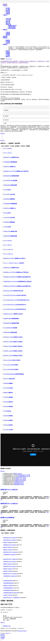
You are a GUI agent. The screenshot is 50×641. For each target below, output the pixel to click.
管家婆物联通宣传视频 (8, 590)
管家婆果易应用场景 (8, 580)
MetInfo (7, 633)
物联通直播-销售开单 (19, 481)
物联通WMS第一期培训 (20, 477)
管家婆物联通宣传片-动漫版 (23, 475)
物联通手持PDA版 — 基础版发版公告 (12, 597)
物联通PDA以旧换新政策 (7, 517)
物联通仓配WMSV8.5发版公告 (10, 537)
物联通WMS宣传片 (17, 473)
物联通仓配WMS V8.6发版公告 (9, 489)
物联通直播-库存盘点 (19, 483)
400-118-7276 (9, 58)
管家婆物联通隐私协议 (8, 587)
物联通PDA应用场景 (8, 585)
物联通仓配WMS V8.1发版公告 (10, 552)
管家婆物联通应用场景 (8, 583)
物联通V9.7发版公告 (8, 549)
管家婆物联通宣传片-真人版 (23, 476)
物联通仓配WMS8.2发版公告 (10, 544)
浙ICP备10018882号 (22, 630)
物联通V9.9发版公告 (8, 542)
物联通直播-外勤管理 (19, 484)
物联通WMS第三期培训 (20, 480)
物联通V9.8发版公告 (8, 547)
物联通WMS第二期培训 (20, 479)
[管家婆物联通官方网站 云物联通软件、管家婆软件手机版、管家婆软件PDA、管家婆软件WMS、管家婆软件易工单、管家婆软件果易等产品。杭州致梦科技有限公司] (25, 62)
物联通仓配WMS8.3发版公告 (10, 540)
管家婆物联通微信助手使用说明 (10, 592)
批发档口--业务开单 (7, 595)
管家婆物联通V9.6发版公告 (9, 554)
